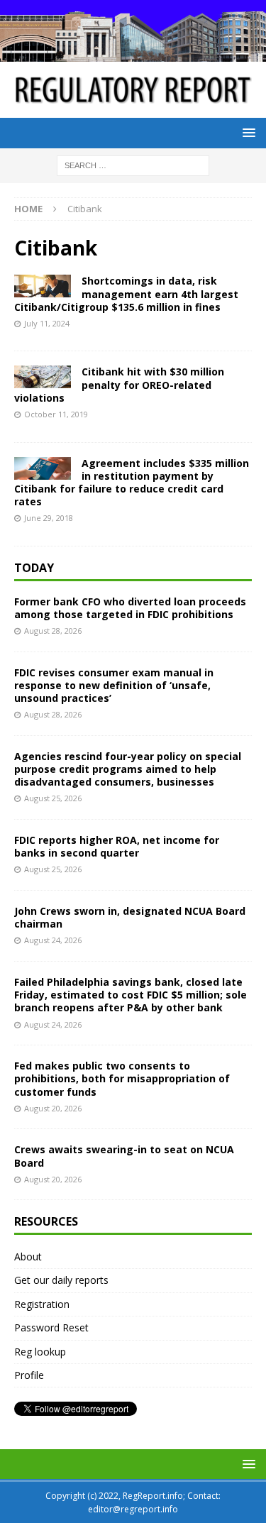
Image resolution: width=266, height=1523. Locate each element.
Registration (42, 1304)
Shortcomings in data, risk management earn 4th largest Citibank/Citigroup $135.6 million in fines (126, 293)
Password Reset (51, 1327)
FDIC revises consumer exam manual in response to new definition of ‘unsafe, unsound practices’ (114, 685)
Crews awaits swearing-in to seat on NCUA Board (124, 1156)
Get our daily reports (61, 1280)
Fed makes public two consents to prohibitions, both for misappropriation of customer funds (122, 1078)
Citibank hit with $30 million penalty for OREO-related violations (119, 384)
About (28, 1256)
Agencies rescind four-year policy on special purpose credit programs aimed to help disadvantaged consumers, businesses (127, 768)
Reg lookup (40, 1351)
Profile (29, 1375)
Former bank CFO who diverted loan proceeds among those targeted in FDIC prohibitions (130, 608)
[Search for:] (133, 164)
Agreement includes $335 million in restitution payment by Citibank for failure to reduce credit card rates (131, 482)
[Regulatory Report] (133, 53)
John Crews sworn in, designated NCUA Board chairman (129, 917)
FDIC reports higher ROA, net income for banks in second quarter (116, 846)
